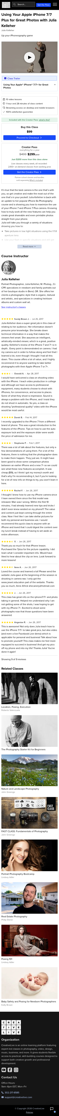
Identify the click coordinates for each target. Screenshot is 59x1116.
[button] (52, 1109)
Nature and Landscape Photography (20, 788)
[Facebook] (9, 1069)
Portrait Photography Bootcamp (17, 874)
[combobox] (23, 4)
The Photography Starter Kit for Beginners (23, 749)
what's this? (44, 119)
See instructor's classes (13, 307)
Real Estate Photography (14, 916)
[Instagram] (16, 1069)
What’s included (36, 180)
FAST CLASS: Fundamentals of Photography (24, 831)
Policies (29, 1112)
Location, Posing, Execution (16, 707)
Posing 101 (6, 959)
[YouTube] (3, 1069)
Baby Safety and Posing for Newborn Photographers (28, 1001)
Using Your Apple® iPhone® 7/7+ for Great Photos (25, 86)
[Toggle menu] (55, 4)
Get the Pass (44, 4)
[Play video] (30, 57)
